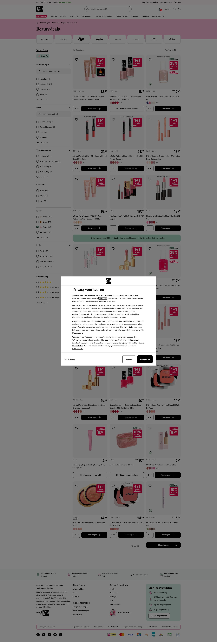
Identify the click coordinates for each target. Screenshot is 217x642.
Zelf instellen (69, 359)
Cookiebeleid (77, 346)
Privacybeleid (77, 349)
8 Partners (103, 298)
